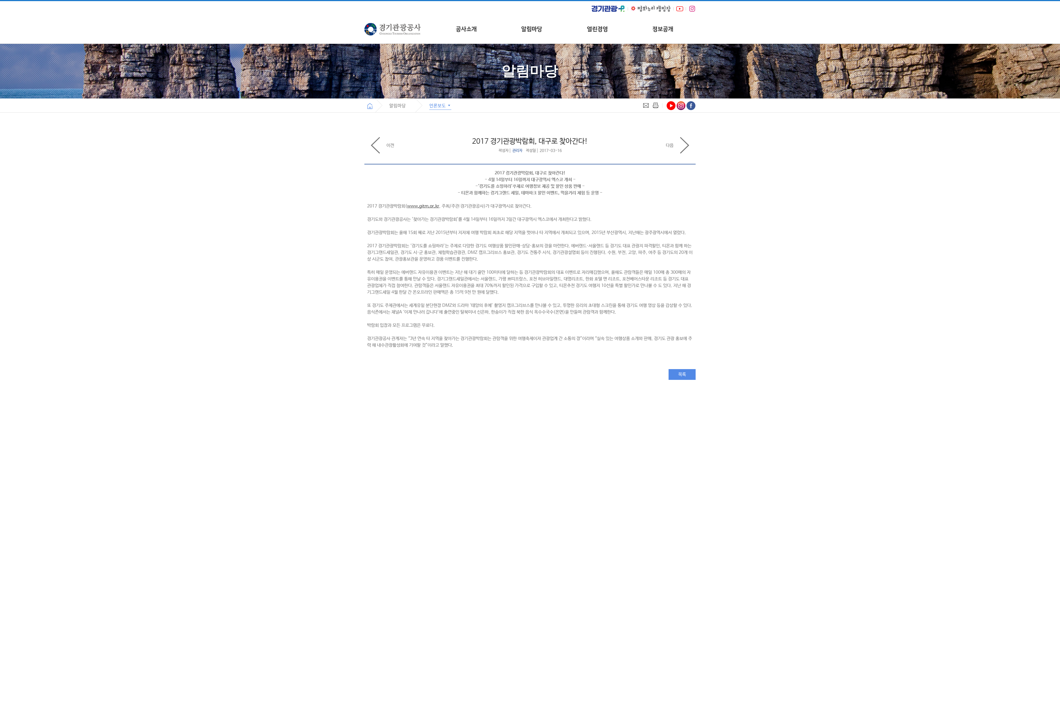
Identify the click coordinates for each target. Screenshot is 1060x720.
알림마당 (531, 29)
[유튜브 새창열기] (679, 9)
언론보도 (438, 105)
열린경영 (597, 29)
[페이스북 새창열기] (691, 105)
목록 (682, 374)
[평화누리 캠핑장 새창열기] (651, 9)
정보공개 (662, 29)
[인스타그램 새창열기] (692, 8)
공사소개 (466, 29)
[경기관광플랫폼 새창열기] (608, 9)
